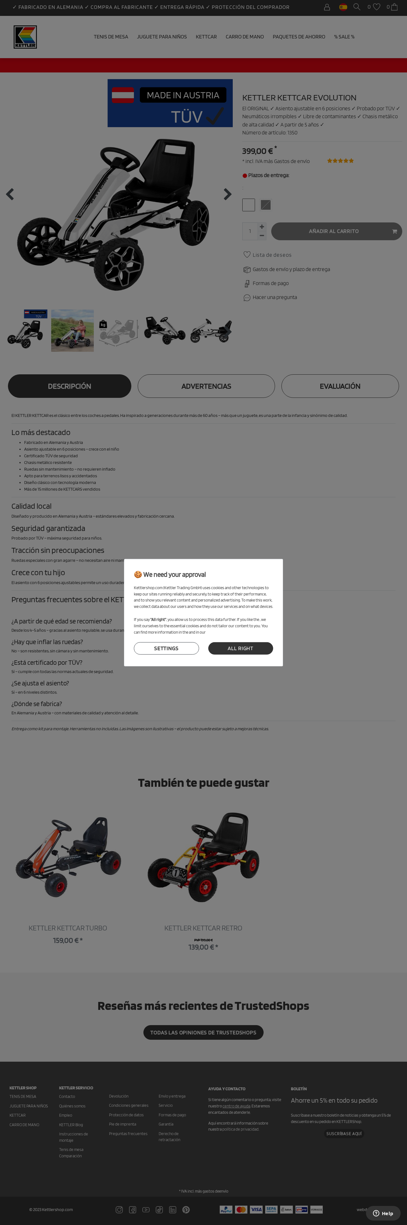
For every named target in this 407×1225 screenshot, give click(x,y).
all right (240, 648)
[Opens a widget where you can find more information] (383, 1214)
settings (166, 648)
